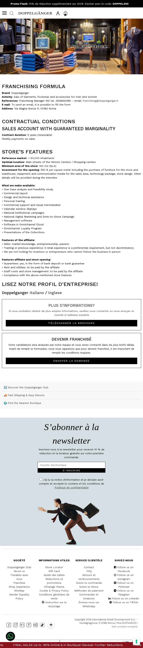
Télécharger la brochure (71, 323)
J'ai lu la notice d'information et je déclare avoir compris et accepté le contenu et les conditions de (71, 483)
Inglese (55, 292)
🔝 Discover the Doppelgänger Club (26, 387)
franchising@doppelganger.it (100, 100)
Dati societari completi (124, 626)
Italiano (37, 292)
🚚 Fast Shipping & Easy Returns (24, 395)
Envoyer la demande (71, 360)
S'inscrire (71, 470)
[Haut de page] (50, 624)
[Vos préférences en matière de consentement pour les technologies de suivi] (136, 641)
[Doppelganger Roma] (35, 12)
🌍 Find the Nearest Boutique (22, 402)
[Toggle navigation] (4, 13)
